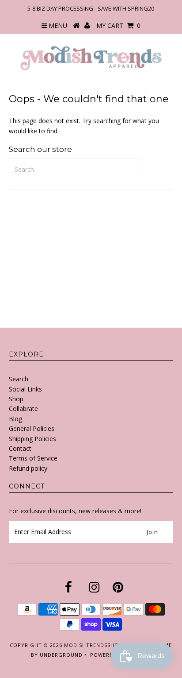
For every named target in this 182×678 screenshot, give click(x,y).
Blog (15, 419)
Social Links (25, 389)
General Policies (31, 428)
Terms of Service (33, 458)
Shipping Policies (32, 438)
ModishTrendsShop (93, 645)
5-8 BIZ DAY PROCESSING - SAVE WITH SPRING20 (90, 8)
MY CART (118, 25)
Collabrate (23, 408)
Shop (16, 399)
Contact (20, 448)
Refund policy (28, 468)
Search (18, 379)
